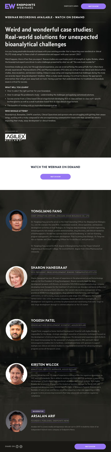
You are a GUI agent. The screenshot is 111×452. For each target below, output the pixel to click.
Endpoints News (71, 6)
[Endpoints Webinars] (21, 6)
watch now (56, 177)
